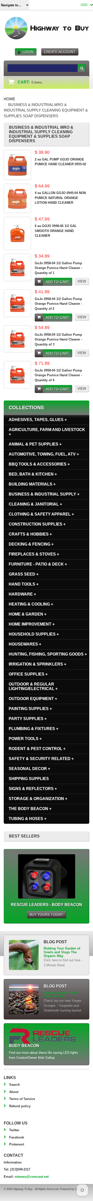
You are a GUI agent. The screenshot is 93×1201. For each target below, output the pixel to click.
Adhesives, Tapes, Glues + (38, 420)
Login (28, 52)
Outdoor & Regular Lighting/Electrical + (33, 686)
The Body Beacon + (30, 808)
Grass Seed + (23, 574)
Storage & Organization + (38, 798)
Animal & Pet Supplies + (35, 444)
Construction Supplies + (37, 524)
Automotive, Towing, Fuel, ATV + (44, 454)
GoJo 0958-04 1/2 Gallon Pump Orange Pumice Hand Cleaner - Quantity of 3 (58, 339)
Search (14, 1084)
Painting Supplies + (30, 708)
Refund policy (20, 1106)
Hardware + (22, 594)
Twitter (14, 1130)
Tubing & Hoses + (27, 818)
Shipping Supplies (29, 778)
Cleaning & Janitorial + (35, 504)
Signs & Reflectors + (33, 788)
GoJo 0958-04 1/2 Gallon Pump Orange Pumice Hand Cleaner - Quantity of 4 (58, 375)
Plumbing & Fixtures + (33, 728)
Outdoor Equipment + (33, 698)
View (81, 281)
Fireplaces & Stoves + (34, 554)
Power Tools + (25, 738)
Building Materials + (32, 484)
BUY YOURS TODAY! (46, 914)
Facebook (16, 1137)
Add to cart (57, 282)
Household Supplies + (34, 634)
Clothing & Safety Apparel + (41, 514)
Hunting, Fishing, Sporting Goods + (48, 654)
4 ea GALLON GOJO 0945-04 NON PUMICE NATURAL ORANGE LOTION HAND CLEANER (60, 197)
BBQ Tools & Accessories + (39, 464)
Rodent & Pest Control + (37, 748)
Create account (59, 52)
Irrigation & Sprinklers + (37, 664)
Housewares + (25, 644)
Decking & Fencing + (31, 544)
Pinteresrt (16, 1144)
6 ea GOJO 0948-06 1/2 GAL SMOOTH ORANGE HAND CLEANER (56, 231)
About (13, 1092)
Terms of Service (22, 1099)
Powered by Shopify (72, 1189)
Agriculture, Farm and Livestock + (47, 432)
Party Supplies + (28, 718)
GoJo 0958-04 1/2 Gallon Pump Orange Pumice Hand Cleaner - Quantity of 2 (58, 303)
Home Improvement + (32, 624)
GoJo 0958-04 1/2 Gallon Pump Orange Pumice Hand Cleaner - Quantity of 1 (58, 268)
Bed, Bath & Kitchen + (33, 474)
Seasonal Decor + (29, 768)
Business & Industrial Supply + (44, 494)
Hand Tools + (23, 584)
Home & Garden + (27, 614)
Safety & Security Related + (41, 758)
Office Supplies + (28, 674)
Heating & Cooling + (31, 604)
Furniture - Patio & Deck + (38, 564)
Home (9, 99)
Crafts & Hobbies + (30, 534)
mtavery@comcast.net (32, 1176)
